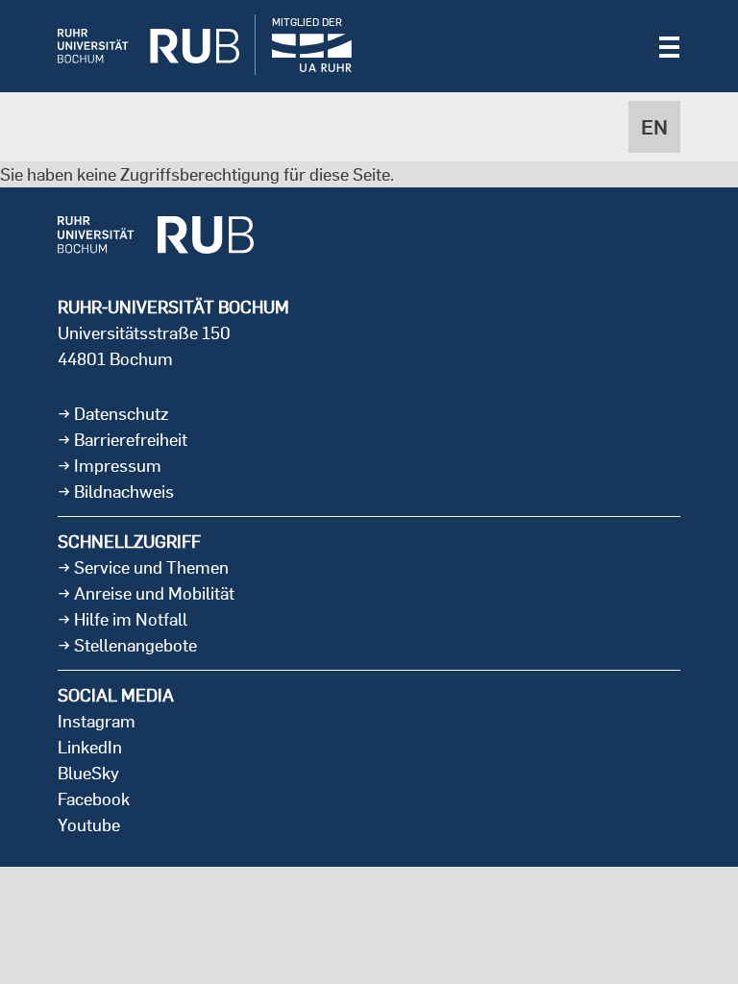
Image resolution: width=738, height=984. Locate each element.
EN (654, 126)
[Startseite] (134, 46)
